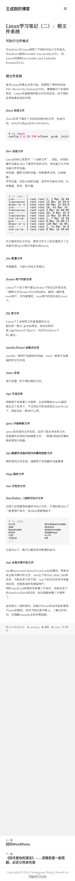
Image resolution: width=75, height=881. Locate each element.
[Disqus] (37, 681)
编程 (47, 627)
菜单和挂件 (65, 8)
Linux (57, 627)
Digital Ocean (37, 876)
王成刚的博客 (18, 8)
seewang (34, 627)
